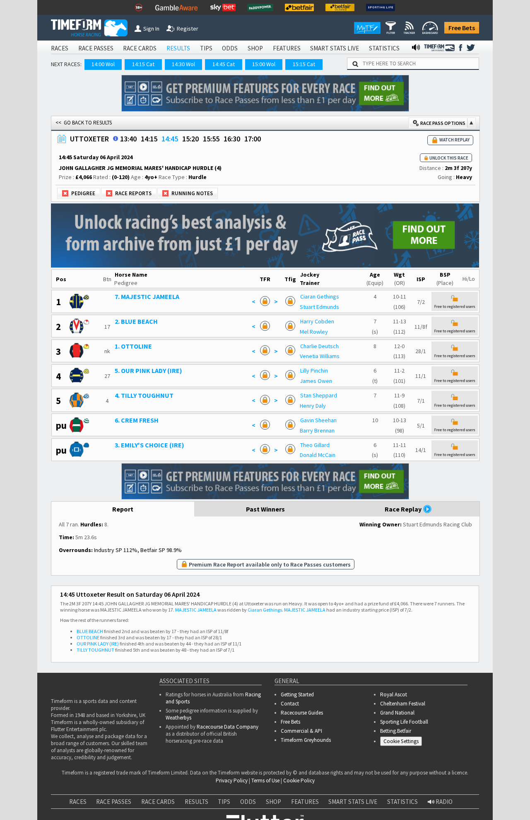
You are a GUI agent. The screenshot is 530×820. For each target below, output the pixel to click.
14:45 (169, 138)
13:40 (128, 138)
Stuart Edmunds (319, 307)
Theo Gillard (315, 445)
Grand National (397, 712)
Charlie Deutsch (319, 346)
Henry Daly (313, 405)
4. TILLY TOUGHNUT (144, 395)
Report (122, 509)
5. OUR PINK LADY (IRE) (148, 370)
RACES (59, 48)
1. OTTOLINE (133, 346)
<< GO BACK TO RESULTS (83, 122)
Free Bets (461, 28)
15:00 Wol (263, 64)
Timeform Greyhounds (306, 739)
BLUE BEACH (90, 631)
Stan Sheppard (318, 395)
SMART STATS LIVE (334, 48)
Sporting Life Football (404, 721)
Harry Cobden (317, 321)
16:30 (232, 138)
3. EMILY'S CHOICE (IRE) (149, 445)
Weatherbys (178, 717)
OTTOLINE (88, 637)
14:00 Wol (103, 64)
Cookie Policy (299, 780)
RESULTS (178, 48)
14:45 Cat (223, 64)
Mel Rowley (314, 331)
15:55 (211, 138)
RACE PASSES (95, 48)
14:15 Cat (143, 64)
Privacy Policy (232, 780)
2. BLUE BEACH (136, 321)
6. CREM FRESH (137, 420)
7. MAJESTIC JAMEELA (147, 296)
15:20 (190, 138)
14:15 (149, 138)
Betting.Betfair (395, 730)
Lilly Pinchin (314, 370)
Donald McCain (317, 455)
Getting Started (297, 694)
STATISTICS (384, 48)
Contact (290, 703)
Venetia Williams (320, 356)
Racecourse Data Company (227, 726)
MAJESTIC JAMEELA (196, 610)
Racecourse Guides (302, 712)
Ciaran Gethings (319, 296)
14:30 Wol (183, 64)
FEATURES (287, 48)
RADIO (443, 802)
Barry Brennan (317, 430)
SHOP (255, 48)
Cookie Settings (401, 741)
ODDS (230, 48)
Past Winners (265, 509)
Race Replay (404, 509)
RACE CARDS (140, 48)
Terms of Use (265, 780)
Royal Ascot (393, 694)
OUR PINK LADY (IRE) (98, 644)
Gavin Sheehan (318, 420)
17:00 (252, 138)
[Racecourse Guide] (115, 138)
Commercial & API (301, 730)
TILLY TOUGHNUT (95, 650)
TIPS (206, 48)
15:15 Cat (304, 64)
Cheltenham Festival (402, 703)
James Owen (316, 381)
